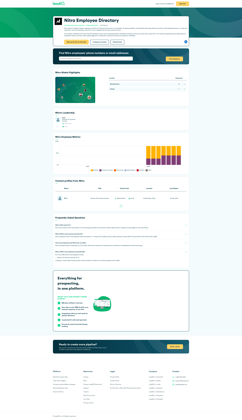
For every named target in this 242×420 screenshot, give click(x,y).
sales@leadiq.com (181, 384)
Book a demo (175, 346)
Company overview (99, 42)
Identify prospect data (60, 377)
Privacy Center (88, 403)
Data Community (89, 395)
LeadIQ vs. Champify (156, 399)
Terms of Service (115, 384)
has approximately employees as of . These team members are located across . (99, 244)
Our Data (86, 399)
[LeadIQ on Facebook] (183, 416)
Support (86, 388)
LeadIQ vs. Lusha (154, 384)
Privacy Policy (114, 377)
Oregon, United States (92, 25)
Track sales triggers (59, 380)
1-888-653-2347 (180, 377)
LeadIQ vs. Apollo (155, 380)
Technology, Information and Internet (74, 25)
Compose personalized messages (64, 384)
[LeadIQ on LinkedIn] (186, 416)
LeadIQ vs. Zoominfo (156, 377)
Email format (117, 42)
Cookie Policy (114, 380)
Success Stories (58, 392)
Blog (84, 380)
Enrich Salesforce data (60, 388)
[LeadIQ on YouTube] (188, 416)
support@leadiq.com (182, 381)
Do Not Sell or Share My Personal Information (125, 388)
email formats (143, 236)
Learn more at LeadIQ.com (165, 4)
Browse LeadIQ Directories (92, 384)
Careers (86, 392)
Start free (182, 4)
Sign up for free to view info (76, 42)
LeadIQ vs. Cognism (155, 388)
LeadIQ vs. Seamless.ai (156, 392)
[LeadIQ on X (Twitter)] (185, 416)
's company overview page (125, 227)
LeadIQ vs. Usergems (156, 395)
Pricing (85, 377)
